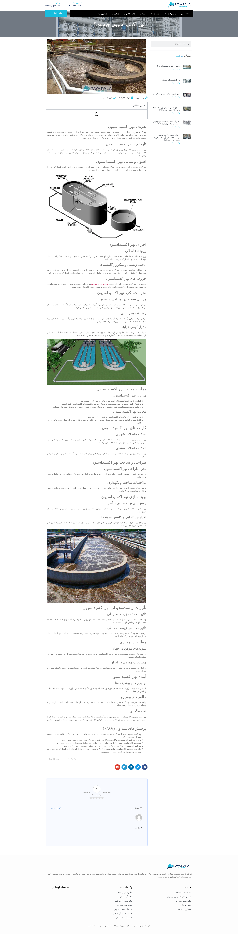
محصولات (172, 14)
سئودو (90, 926)
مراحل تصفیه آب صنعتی (171, 80)
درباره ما (115, 14)
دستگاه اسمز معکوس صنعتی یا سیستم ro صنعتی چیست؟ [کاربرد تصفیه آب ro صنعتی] (167, 137)
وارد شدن (55, 808)
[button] (145, 767)
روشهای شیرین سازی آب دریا (168, 66)
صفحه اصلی (186, 14)
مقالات (143, 14)
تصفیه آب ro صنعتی (99, 284)
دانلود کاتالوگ (129, 14)
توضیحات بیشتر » (175, 69)
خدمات (157, 14)
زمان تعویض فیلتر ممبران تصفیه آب (166, 94)
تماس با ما (102, 14)
